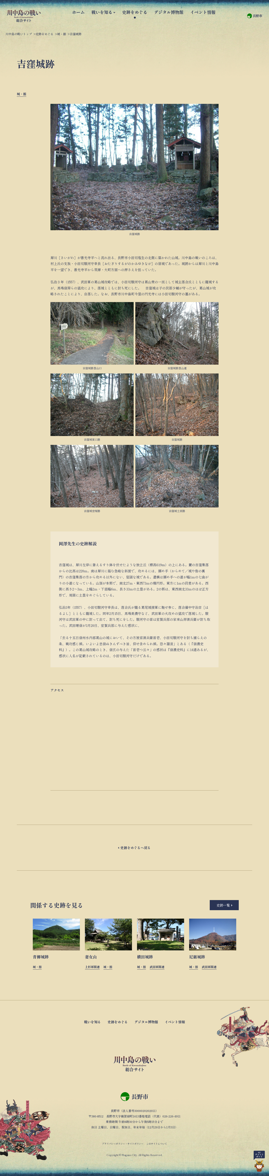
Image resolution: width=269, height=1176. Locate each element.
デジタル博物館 (168, 12)
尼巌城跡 (197, 956)
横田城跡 (145, 956)
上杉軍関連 (92, 967)
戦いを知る (101, 12)
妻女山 (91, 956)
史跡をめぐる (134, 12)
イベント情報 (202, 12)
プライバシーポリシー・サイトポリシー (123, 1143)
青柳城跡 (41, 956)
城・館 (21, 94)
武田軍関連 (157, 967)
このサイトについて (156, 1143)
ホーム (78, 12)
